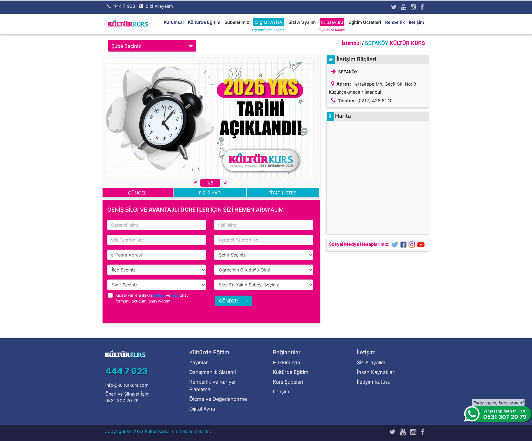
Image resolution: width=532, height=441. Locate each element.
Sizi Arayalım (159, 6)
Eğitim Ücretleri (365, 22)
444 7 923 (124, 6)
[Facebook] (422, 7)
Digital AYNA (268, 22)
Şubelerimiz (236, 22)
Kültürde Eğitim (290, 372)
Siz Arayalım (371, 362)
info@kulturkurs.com (127, 385)
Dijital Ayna (202, 409)
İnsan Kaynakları (376, 372)
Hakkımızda (286, 362)
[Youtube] (403, 7)
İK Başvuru (332, 22)
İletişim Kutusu (373, 382)
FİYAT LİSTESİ (283, 193)
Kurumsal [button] (174, 22)
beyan (159, 295)
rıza (175, 295)
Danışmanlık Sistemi (212, 372)
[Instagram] (413, 7)
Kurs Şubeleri (288, 382)
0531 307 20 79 (122, 400)
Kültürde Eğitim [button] (204, 22)
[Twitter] (394, 7)
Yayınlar (198, 362)
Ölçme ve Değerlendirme (218, 399)
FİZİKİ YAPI (210, 193)
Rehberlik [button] (395, 22)
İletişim (416, 22)
